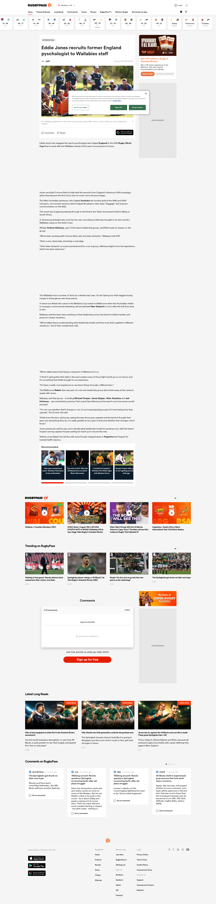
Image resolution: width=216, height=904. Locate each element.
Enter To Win (147, 74)
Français (119, 895)
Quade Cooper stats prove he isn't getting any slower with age (126, 470)
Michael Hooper (82, 398)
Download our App (139, 12)
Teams (84, 12)
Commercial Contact (145, 885)
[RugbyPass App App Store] (53, 858)
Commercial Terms (144, 870)
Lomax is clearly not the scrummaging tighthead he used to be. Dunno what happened (129, 791)
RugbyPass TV (106, 12)
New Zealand (97, 306)
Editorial (140, 890)
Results (98, 865)
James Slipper (98, 398)
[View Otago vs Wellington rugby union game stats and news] (174, 23)
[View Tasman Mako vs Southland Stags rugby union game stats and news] (82, 23)
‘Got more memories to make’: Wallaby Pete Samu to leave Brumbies (53, 470)
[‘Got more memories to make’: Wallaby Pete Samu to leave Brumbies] (52, 457)
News (30, 12)
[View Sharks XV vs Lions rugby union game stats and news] (67, 23)
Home (97, 854)
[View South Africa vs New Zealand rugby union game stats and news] (144, 23)
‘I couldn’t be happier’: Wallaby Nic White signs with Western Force (102, 470)
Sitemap (98, 880)
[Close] (146, 93)
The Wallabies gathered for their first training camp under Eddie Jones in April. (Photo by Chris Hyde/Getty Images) (84, 122)
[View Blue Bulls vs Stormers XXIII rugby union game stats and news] (51, 23)
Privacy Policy (142, 854)
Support (140, 880)
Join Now (120, 854)
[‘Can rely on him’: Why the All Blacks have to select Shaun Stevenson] (77, 457)
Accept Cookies (137, 107)
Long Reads (58, 12)
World (118, 885)
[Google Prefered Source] (123, 133)
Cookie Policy (142, 865)
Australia (85, 200)
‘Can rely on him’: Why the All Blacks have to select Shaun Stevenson (77, 470)
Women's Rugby (121, 12)
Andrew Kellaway (55, 227)
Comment (49, 132)
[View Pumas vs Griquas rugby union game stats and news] (36, 23)
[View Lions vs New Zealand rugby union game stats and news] (205, 23)
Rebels (58, 390)
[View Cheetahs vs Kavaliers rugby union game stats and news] (190, 23)
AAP (48, 61)
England (103, 143)
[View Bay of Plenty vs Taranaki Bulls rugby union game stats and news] (128, 23)
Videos (98, 875)
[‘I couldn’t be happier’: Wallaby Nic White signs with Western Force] (101, 457)
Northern (119, 875)
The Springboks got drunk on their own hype (43, 777)
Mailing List (120, 865)
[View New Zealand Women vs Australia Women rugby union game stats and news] (97, 23)
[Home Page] (40, 5)
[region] (109, 102)
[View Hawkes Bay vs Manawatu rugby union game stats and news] (21, 23)
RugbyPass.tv (121, 859)
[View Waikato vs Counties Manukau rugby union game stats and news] (159, 23)
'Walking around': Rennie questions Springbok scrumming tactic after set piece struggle (84, 779)
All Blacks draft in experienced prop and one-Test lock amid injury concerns (171, 778)
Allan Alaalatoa (113, 398)
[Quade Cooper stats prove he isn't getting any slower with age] (126, 457)
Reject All (118, 107)
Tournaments (72, 12)
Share (62, 132)
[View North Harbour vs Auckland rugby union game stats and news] (113, 23)
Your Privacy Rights (80, 107)
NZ (117, 890)
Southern (119, 880)
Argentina (109, 436)
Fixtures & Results (43, 12)
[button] (51, 726)
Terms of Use (142, 859)
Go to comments (38, 795)
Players (93, 12)
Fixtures (98, 859)
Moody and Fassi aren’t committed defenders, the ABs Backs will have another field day (44, 785)
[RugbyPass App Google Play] (53, 866)
